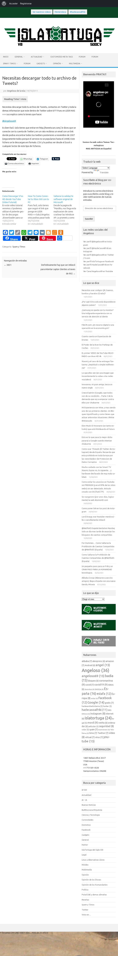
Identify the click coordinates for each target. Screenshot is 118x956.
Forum (82, 57)
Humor (85, 845)
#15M (84, 790)
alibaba (87, 661)
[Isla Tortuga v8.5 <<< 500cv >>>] (59, 48)
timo (93, 733)
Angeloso (95, 670)
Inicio (5, 57)
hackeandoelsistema (92, 706)
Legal (84, 855)
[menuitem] (4, 3)
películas (93, 726)
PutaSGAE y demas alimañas (94, 894)
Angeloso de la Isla (16, 91)
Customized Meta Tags (61, 57)
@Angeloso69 (9, 121)
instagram (97, 713)
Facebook (86, 830)
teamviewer (104, 730)
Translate (104, 172)
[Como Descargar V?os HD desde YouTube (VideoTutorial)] (15, 210)
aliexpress (98, 661)
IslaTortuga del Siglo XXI (92, 850)
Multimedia (74, 64)
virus (99, 737)
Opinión (57, 64)
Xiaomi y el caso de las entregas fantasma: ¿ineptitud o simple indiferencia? (98, 364)
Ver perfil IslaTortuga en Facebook (98, 261)
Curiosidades (87, 820)
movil (93, 722)
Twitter (103, 733)
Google (96, 702)
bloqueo (93, 681)
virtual (90, 737)
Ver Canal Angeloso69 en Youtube (98, 271)
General (19, 57)
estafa (104, 693)
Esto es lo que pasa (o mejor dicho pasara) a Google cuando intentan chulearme (97, 440)
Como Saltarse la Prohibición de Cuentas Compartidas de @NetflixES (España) (98, 558)
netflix (103, 723)
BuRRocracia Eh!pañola (92, 810)
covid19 (101, 684)
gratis (109, 702)
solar (85, 729)
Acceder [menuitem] (13, 3)
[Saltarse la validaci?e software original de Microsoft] (66, 210)
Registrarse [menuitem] (25, 3)
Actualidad (36, 57)
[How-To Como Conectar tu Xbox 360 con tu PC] (41, 210)
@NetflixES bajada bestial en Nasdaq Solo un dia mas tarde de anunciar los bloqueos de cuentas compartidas (98, 531)
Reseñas (85, 900)
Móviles (85, 865)
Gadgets (41, 64)
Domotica (86, 825)
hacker (107, 706)
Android (90, 665)
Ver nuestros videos (42, 12)
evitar (94, 698)
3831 (8, 265)
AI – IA (84, 800)
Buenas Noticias (89, 805)
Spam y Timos (9, 64)
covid (89, 684)
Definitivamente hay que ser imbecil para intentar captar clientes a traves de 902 (58, 269)
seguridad (106, 726)
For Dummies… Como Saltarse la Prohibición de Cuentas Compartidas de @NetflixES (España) (98, 546)
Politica (85, 890)
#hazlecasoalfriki (77, 12)
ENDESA (99, 689)
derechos (89, 689)
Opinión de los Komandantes (95, 885)
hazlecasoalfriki (94, 709)
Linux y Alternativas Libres (93, 860)
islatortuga (98, 718)
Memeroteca (60, 12)
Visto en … (86, 915)
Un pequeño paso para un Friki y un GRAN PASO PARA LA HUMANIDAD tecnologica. (97, 569)
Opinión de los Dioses (91, 880)
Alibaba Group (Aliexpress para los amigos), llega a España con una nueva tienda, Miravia (98, 581)
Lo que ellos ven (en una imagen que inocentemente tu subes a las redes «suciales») (98, 376)
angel (103, 665)
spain (93, 729)
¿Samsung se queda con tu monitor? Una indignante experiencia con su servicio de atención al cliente (98, 313)
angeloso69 (93, 676)
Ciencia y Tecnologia (91, 815)
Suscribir (89, 219)
